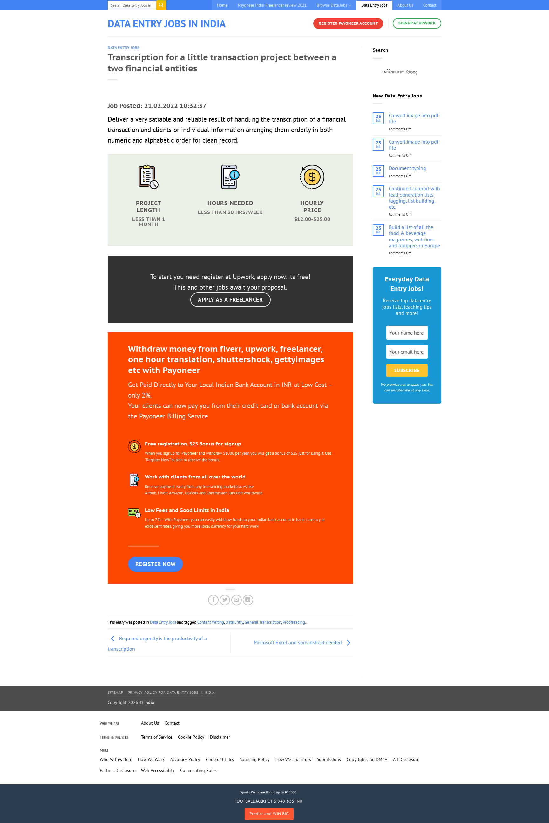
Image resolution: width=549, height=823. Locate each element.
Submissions (329, 759)
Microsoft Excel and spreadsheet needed (298, 642)
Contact (429, 5)
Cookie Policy (191, 737)
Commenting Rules (198, 770)
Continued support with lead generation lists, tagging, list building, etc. (414, 197)
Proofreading (294, 622)
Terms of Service (156, 737)
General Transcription (263, 622)
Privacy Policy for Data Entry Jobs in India (171, 692)
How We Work (151, 759)
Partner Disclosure (117, 770)
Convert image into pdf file (413, 118)
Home (222, 5)
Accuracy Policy (185, 759)
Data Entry (234, 622)
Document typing (407, 168)
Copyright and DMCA (367, 759)
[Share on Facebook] (213, 600)
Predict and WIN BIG (269, 814)
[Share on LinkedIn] (248, 600)
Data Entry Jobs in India (167, 23)
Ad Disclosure (406, 759)
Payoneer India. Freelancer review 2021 (272, 5)
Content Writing (210, 622)
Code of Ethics (220, 759)
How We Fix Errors (293, 759)
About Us (405, 5)
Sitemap (115, 692)
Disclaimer (220, 737)
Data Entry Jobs (374, 5)
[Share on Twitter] (225, 600)
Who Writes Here (116, 759)
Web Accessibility (157, 770)
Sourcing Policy (255, 759)
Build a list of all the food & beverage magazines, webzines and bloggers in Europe (414, 236)
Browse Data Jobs (332, 5)
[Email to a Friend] (236, 600)
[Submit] (161, 5)
